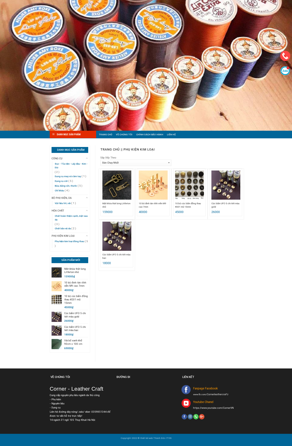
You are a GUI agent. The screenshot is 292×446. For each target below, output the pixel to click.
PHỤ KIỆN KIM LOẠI (63, 235)
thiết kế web (146, 438)
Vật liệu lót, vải (63, 203)
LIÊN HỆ (171, 134)
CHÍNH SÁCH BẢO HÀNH (149, 134)
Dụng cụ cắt (61, 181)
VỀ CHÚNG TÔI (124, 134)
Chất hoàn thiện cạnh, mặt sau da (71, 218)
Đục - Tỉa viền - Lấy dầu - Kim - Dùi (71, 165)
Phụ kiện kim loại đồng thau (69, 241)
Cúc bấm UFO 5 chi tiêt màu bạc (116, 256)
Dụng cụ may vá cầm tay (68, 176)
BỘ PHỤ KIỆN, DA (62, 197)
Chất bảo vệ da (63, 228)
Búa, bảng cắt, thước (66, 185)
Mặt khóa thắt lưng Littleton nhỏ (116, 205)
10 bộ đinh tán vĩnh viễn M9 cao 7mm (152, 205)
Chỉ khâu (59, 190)
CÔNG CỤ (57, 158)
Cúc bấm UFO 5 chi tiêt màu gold (225, 205)
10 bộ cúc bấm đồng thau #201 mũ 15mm (188, 205)
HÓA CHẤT (58, 210)
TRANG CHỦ (105, 134)
